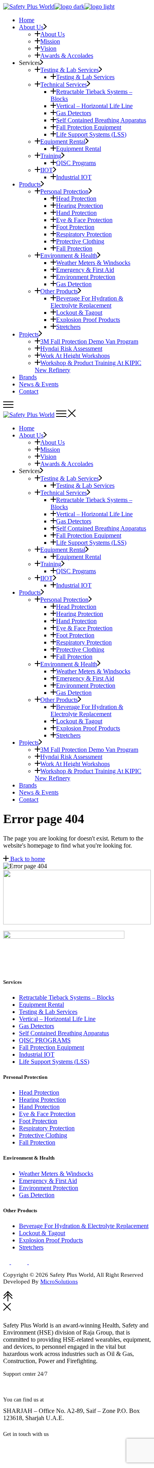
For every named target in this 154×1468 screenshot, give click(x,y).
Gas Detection (36, 1195)
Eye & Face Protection (47, 1114)
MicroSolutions (59, 1281)
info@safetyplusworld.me (39, 1446)
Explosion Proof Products (51, 1240)
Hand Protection (39, 1106)
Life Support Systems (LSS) (54, 1061)
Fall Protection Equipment (51, 1047)
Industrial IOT (36, 1054)
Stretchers (31, 1247)
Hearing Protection (42, 1099)
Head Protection (39, 1092)
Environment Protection (48, 1188)
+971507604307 (44, 1391)
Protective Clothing (43, 1135)
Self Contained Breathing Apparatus (64, 1033)
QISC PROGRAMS (45, 1040)
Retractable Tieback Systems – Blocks (66, 997)
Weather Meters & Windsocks (56, 1173)
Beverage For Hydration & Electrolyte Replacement (83, 1226)
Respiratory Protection (47, 1128)
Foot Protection (38, 1121)
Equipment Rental (41, 1004)
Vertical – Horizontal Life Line (57, 1018)
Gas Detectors (36, 1026)
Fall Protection (37, 1142)
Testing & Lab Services (48, 1011)
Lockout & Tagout (42, 1233)
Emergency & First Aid (48, 1180)
